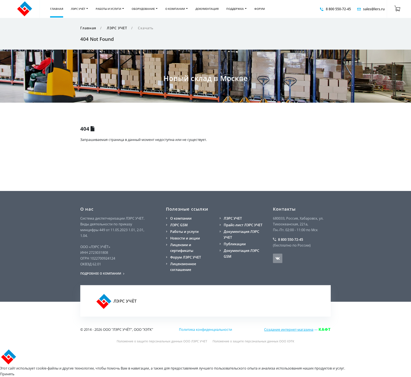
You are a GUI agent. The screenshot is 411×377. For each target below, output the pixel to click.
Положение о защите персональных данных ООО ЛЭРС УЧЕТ (162, 341)
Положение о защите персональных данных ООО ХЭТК (253, 341)
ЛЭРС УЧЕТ (117, 28)
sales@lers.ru (373, 9)
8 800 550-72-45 (338, 9)
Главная (88, 28)
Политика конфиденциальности (205, 329)
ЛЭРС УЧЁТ (124, 301)
